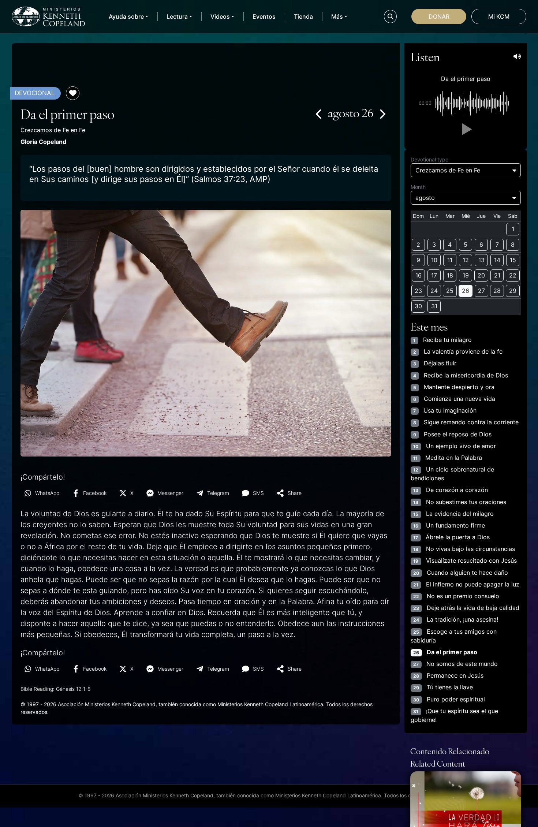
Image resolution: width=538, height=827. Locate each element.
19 (466, 275)
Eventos (264, 16)
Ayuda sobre (126, 16)
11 (449, 260)
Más (337, 16)
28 (497, 291)
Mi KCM (498, 16)
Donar (439, 16)
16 (418, 275)
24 (434, 291)
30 (418, 306)
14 (497, 260)
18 (450, 275)
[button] (465, 129)
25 (449, 291)
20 (481, 275)
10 (434, 260)
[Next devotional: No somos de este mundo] (382, 114)
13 (481, 260)
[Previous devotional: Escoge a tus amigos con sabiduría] (319, 114)
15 (513, 260)
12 (466, 260)
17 (434, 275)
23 (418, 291)
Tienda (303, 16)
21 (497, 275)
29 (512, 291)
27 (481, 291)
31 (434, 306)
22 (512, 275)
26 (465, 291)
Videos (220, 16)
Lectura (177, 16)
